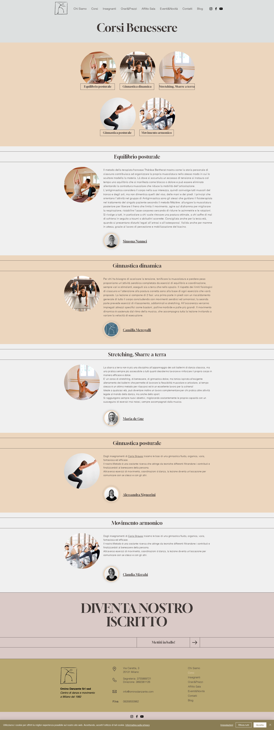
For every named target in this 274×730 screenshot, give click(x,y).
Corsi (191, 672)
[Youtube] (221, 9)
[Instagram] (211, 9)
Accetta (260, 725)
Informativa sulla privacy (137, 725)
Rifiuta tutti (243, 725)
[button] (94, 8)
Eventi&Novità (196, 691)
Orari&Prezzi (195, 682)
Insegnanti (194, 677)
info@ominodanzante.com (138, 691)
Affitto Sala (194, 686)
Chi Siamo (194, 668)
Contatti (192, 695)
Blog (190, 700)
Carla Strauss (135, 456)
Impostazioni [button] (226, 725)
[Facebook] (216, 9)
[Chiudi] (270, 724)
